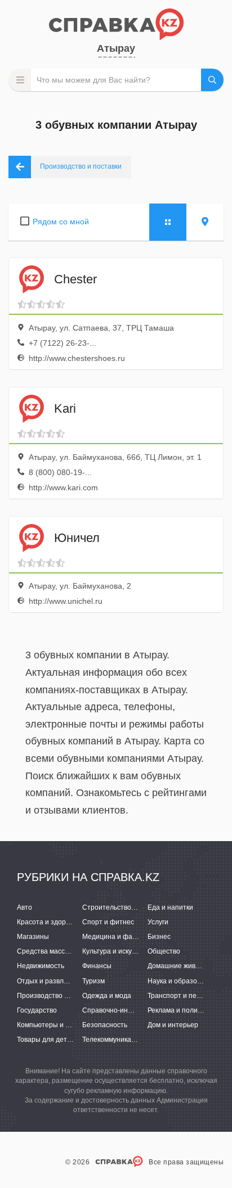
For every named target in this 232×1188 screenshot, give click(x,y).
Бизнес (159, 937)
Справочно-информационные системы (145, 1010)
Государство (37, 1010)
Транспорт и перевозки (185, 996)
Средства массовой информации (70, 951)
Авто (24, 907)
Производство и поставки (58, 996)
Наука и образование (182, 981)
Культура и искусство (115, 951)
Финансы (96, 966)
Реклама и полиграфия (184, 1010)
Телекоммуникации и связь (125, 1040)
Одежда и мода (106, 996)
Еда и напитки (170, 907)
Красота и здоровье (49, 922)
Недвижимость (40, 966)
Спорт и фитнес (108, 922)
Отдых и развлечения (52, 981)
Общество (164, 951)
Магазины (33, 937)
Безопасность (104, 1025)
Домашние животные (182, 966)
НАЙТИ (212, 80)
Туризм (93, 981)
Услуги (158, 922)
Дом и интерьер (173, 1025)
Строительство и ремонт (122, 907)
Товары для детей (46, 1040)
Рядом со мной (61, 221)
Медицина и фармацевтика (126, 937)
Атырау (116, 48)
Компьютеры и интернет (56, 1025)
